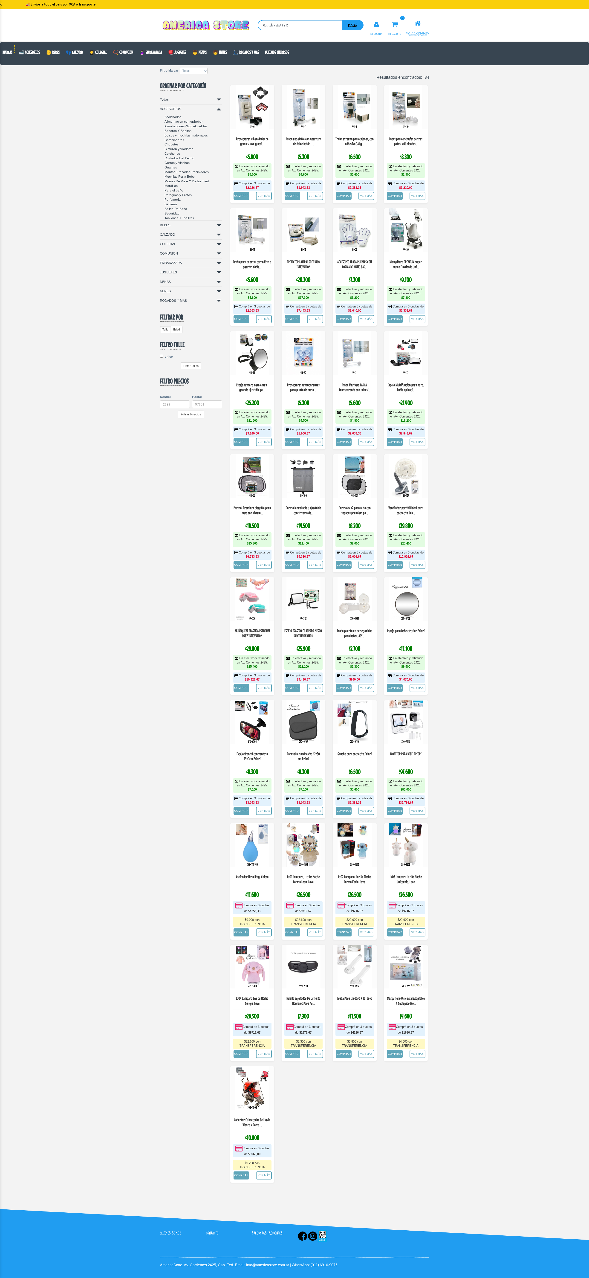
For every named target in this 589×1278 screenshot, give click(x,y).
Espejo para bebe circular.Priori (405, 630)
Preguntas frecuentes (267, 1233)
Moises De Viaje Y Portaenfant (187, 181)
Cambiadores (174, 140)
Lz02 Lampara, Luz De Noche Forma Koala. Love (354, 879)
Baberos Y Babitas (178, 131)
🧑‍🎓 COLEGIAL (98, 52)
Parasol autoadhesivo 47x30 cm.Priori (303, 756)
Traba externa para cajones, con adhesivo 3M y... (354, 141)
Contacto (212, 1233)
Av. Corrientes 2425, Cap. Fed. (209, 1265)
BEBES (165, 225)
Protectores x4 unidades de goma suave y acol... (252, 141)
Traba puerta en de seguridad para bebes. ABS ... (354, 633)
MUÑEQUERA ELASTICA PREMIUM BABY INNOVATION (252, 633)
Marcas (7, 52)
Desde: (165, 397)
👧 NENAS (199, 52)
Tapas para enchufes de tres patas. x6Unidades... (405, 141)
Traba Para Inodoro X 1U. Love (354, 998)
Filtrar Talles (191, 366)
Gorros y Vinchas (177, 163)
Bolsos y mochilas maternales (186, 135)
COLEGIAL (168, 244)
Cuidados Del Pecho (179, 158)
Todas (164, 99)
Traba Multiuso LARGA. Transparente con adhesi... (354, 387)
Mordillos (171, 186)
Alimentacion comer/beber (184, 121)
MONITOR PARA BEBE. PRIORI (406, 753)
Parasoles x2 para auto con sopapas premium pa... (355, 510)
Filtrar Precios (191, 414)
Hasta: (197, 397)
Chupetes (172, 144)
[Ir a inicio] (417, 23)
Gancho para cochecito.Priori (355, 753)
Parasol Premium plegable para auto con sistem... (252, 510)
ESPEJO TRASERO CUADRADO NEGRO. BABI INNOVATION (303, 633)
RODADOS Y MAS (173, 300)
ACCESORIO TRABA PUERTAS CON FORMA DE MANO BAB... (354, 264)
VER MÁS (264, 195)
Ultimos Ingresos (277, 52)
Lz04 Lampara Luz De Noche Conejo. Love (252, 1001)
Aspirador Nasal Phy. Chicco (252, 876)
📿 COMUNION (123, 52)
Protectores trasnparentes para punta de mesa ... (303, 387)
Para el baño (174, 190)
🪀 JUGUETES (177, 52)
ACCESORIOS (170, 109)
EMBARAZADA (171, 263)
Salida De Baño (176, 209)
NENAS (165, 282)
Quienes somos (170, 1233)
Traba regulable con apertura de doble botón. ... (303, 141)
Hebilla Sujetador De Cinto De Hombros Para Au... (303, 1001)
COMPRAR (241, 195)
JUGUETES (168, 272)
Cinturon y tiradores (179, 149)
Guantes (171, 167)
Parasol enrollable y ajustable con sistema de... (303, 510)
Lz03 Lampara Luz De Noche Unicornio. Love (406, 879)
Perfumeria (173, 199)
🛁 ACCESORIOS (29, 52)
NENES (165, 291)
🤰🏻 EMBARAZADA (150, 52)
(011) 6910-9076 (324, 1265)
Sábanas (171, 204)
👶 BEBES (53, 52)
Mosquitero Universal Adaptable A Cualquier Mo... (406, 1001)
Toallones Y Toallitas (179, 218)
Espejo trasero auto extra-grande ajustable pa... (252, 387)
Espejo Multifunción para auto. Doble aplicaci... (406, 387)
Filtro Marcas (169, 70)
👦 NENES (220, 52)
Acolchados (173, 117)
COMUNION (169, 253)
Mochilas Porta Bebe (180, 176)
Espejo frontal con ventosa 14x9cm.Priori (252, 756)
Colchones (172, 153)
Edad (176, 329)
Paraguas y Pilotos (178, 195)
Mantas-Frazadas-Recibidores (187, 172)
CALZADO (167, 234)
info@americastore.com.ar (267, 1265)
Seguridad (172, 213)
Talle (165, 329)
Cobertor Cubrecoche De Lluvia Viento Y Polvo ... (252, 1122)
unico (168, 356)
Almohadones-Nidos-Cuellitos (186, 126)
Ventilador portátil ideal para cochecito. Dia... (405, 510)
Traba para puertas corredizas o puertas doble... (252, 264)
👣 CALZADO (74, 52)
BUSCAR (352, 25)
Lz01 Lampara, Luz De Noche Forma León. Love (303, 879)
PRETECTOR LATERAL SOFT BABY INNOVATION (303, 264)
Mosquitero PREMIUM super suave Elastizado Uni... (406, 264)
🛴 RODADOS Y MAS (246, 52)
